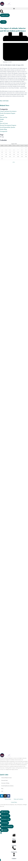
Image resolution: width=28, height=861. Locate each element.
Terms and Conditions (18, 799)
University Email (4, 780)
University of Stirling (5, 783)
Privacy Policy (8, 799)
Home (14, 839)
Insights (2, 119)
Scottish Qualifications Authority (7, 785)
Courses (14, 845)
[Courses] (14, 841)
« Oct (13, 162)
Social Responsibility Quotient (7, 127)
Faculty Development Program (7, 113)
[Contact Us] (14, 848)
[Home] (14, 835)
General (2, 115)
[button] (14, 8)
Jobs (2, 791)
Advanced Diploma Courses (6, 777)
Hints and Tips (3, 117)
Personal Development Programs (8, 125)
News (1, 121)
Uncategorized (3, 131)
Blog (2, 788)
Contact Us (14, 852)
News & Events (4, 123)
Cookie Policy (14, 802)
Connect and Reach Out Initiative (8, 111)
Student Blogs (3, 129)
